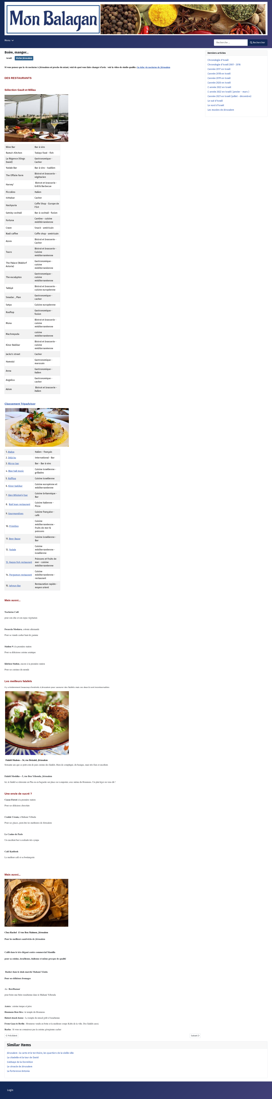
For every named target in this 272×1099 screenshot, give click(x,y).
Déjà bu (12, 457)
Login (10, 1090)
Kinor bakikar (15, 486)
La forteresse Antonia (18, 1071)
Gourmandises (15, 513)
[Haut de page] (267, 1094)
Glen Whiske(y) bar (18, 495)
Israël (9, 58)
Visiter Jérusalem (24, 58)
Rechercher (259, 42)
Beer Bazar (15, 538)
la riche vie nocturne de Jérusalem (153, 67)
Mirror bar (13, 463)
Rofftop (12, 478)
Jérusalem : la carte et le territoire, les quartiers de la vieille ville (40, 1053)
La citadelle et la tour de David (23, 1057)
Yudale (12, 549)
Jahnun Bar (15, 585)
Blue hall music (16, 471)
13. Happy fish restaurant (19, 562)
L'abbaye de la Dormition (20, 1062)
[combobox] (231, 42)
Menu (7, 40)
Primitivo (14, 526)
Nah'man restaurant (19, 504)
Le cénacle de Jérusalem (19, 1066)
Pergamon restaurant (20, 574)
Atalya (11, 452)
